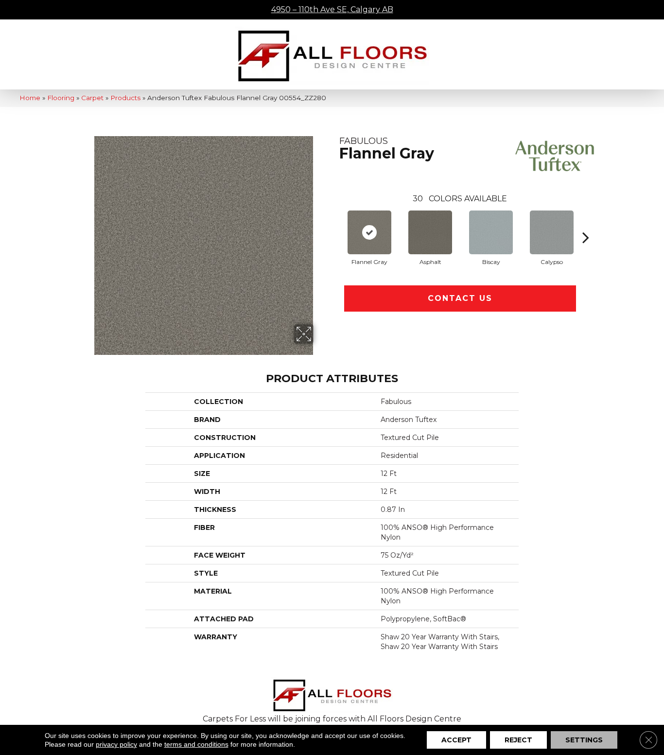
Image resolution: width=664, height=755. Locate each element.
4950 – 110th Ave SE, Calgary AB (332, 9)
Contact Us (460, 298)
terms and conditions (196, 744)
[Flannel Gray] (369, 232)
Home (29, 98)
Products (125, 98)
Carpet (92, 98)
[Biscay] (491, 232)
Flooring (60, 98)
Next (585, 223)
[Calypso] (551, 232)
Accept (456, 740)
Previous (334, 223)
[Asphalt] (430, 232)
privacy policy (116, 744)
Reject (518, 740)
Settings (584, 740)
